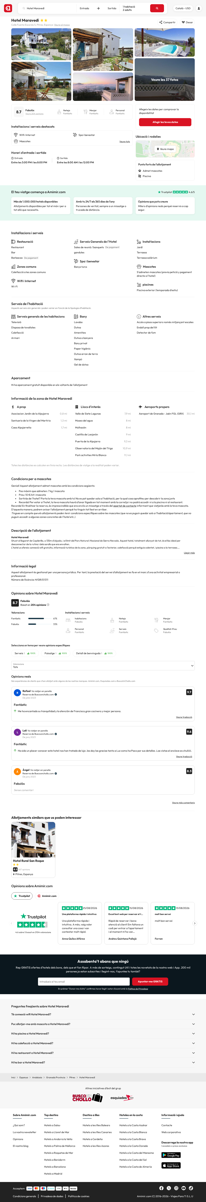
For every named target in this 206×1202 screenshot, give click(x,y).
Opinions (18, 1139)
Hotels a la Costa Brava (132, 1139)
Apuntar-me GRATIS (150, 981)
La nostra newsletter (24, 1132)
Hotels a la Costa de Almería (135, 1166)
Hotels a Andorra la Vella (58, 1139)
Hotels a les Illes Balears (96, 1125)
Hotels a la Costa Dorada (133, 1145)
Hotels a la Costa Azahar (133, 1125)
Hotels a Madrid (53, 1173)
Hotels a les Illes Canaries (97, 1132)
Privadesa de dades (52, 1196)
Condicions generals (24, 1196)
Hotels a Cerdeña (93, 1139)
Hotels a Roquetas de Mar (58, 1152)
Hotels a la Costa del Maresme (136, 1152)
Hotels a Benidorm (54, 1159)
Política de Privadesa (138, 988)
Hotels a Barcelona (55, 1166)
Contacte (166, 1125)
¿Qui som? (19, 1125)
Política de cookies (78, 1196)
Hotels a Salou (52, 1125)
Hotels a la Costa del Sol (133, 1159)
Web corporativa (171, 1132)
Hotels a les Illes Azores (96, 1145)
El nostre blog (20, 1145)
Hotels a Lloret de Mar (56, 1132)
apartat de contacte (124, 505)
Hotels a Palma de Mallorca (59, 1145)
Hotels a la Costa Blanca (133, 1132)
